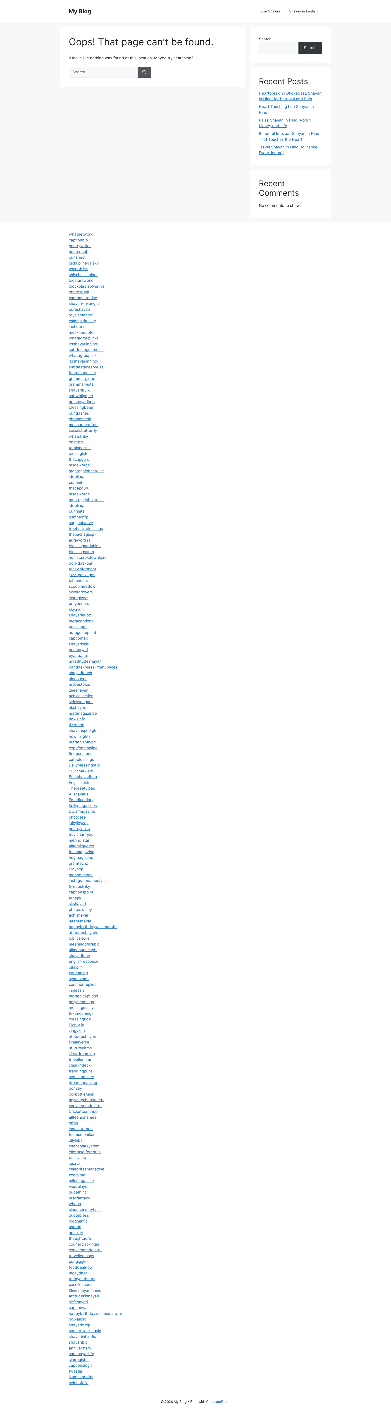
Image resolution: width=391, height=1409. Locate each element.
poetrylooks (79, 828)
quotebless (79, 1215)
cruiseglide (78, 453)
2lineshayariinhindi (86, 1290)
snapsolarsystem (84, 1146)
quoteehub (78, 251)
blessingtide (80, 1019)
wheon (75, 1203)
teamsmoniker (82, 1134)
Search (265, 39)
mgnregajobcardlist (86, 471)
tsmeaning (78, 973)
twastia (75, 1371)
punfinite (77, 482)
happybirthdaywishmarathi (93, 926)
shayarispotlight (83, 730)
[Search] (144, 72)
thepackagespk (82, 534)
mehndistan (79, 840)
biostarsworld (81, 280)
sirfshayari (78, 1302)
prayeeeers (79, 603)
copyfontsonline (83, 748)
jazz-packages (82, 575)
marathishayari (82, 742)
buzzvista (77, 1157)
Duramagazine (82, 811)
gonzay (75, 1088)
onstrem (76, 442)
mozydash (78, 1273)
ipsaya (75, 1163)
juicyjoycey (78, 823)
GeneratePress (218, 1401)
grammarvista (81, 384)
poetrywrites (80, 246)
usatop (75, 1227)
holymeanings (81, 1002)
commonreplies (82, 984)
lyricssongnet (81, 702)
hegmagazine (81, 857)
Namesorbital (81, 1377)
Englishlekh (79, 782)
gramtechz (78, 863)
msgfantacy (79, 1198)
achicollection (81, 696)
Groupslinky (79, 886)
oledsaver (78, 678)
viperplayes (79, 1186)
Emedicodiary (81, 800)
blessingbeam (81, 407)
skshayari (77, 903)
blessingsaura (81, 551)
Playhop (76, 869)
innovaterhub (81, 1129)
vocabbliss (78, 269)
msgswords (79, 465)
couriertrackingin (84, 1244)
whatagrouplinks (84, 338)
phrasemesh (80, 419)
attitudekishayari (84, 1296)
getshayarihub (82, 401)
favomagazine (81, 852)
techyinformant (82, 569)
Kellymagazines (83, 805)
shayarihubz (80, 615)
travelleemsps (81, 1256)
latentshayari (80, 921)
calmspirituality (82, 321)
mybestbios (79, 684)
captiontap (78, 638)
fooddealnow (81, 1267)
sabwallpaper (81, 396)
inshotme (77, 326)
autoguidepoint (82, 632)
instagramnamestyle (87, 880)
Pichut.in (76, 1025)
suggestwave (81, 523)
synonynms (79, 979)
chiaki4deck (80, 1065)
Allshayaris (78, 794)
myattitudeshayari (85, 661)
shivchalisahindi (83, 274)
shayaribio (78, 1342)
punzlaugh (78, 626)
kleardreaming (82, 1053)
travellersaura (81, 1059)
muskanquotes (82, 332)
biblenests (78, 580)
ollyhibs (76, 1140)
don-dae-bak (81, 563)
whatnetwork (81, 234)
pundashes (79, 413)
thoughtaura (80, 1238)
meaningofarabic (84, 944)
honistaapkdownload (88, 557)
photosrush (79, 292)
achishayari (79, 915)
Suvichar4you (81, 834)
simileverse (79, 1042)
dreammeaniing (83, 1082)
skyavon (76, 609)
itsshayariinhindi (83, 344)
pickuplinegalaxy (84, 263)
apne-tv (76, 1232)
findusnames (80, 753)
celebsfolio (78, 1382)
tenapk (75, 898)
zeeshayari (78, 690)
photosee (77, 817)
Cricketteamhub (83, 1111)
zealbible (77, 1175)
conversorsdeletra (85, 1105)
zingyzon (77, 1030)
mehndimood (81, 875)
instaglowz (78, 598)
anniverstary (80, 1348)
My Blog (80, 11)
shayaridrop (79, 1325)
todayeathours (82, 1279)
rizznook (76, 725)
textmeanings (81, 1013)
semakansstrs (81, 1077)
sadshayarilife (81, 1354)
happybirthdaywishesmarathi (95, 1313)
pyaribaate (78, 655)
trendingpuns (81, 1071)
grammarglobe (82, 378)
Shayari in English (303, 11)
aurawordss (79, 540)
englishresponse (83, 961)
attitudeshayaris (83, 932)
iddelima (76, 476)
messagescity (81, 1007)
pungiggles (78, 1261)
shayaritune (79, 955)
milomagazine (81, 1180)
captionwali (79, 1307)
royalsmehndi (81, 315)
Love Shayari (270, 11)
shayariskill (79, 644)
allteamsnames (82, 1117)
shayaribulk (79, 390)
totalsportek (80, 448)
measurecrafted (83, 425)
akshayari (77, 707)
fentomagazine (82, 372)
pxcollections (80, 1284)
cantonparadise (83, 298)
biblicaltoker (80, 938)
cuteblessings (81, 759)
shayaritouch (80, 673)
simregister (79, 1359)
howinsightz (80, 736)
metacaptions (81, 621)
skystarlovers (81, 592)
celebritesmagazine (86, 1169)
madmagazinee (83, 713)
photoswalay (80, 909)
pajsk (73, 1123)
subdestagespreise (86, 349)
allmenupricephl (83, 950)
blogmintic (78, 1221)
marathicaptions (83, 996)
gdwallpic (77, 1319)
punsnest (77, 257)
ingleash (76, 990)
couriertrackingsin (85, 1330)
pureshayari (79, 309)
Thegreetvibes (82, 788)
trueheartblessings (86, 528)
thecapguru (79, 459)
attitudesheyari (82, 1036)
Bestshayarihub (83, 776)
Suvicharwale (81, 771)
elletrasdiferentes (85, 1152)
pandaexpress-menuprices (93, 667)
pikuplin (76, 967)
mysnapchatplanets (86, 1100)
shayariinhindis (82, 1336)
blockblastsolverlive (87, 286)
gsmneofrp (78, 517)
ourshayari (78, 649)
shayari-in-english (85, 303)
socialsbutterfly (83, 430)
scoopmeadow (82, 586)
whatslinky (78, 436)
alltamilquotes (81, 846)
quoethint (77, 1192)
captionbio (78, 240)
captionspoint (81, 892)
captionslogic (81, 1365)
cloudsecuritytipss (85, 1209)
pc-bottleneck (81, 1094)
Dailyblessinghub (84, 765)
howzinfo (77, 719)
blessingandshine (85, 546)
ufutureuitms (80, 1048)
